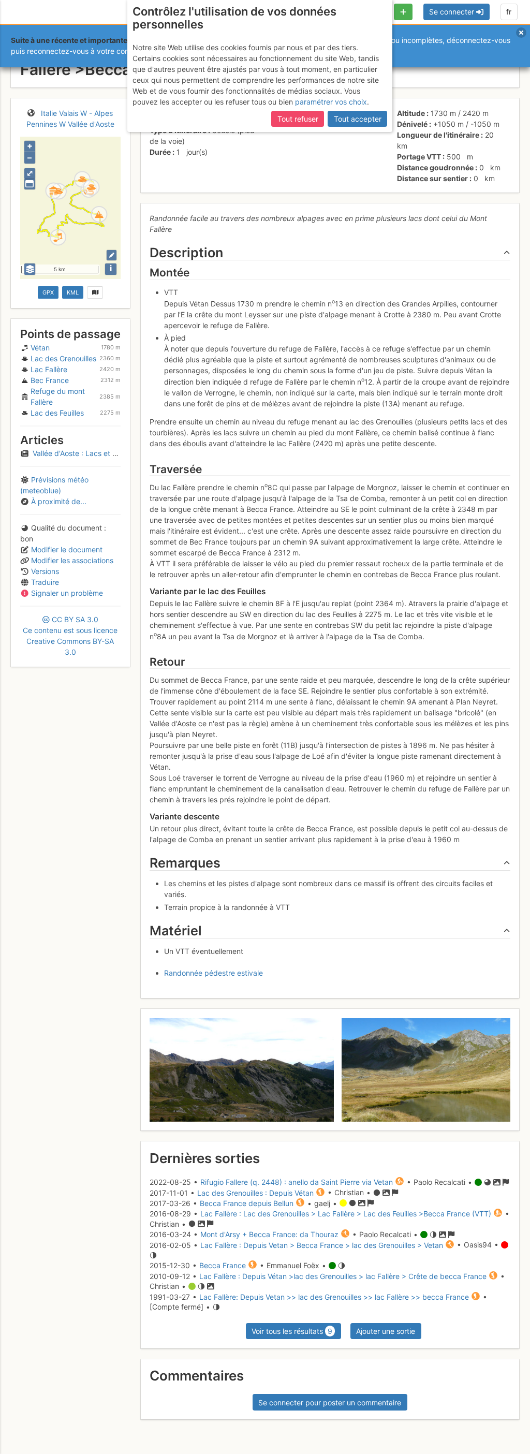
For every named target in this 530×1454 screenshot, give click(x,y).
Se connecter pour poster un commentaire (329, 1402)
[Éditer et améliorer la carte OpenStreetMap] (111, 255)
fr (508, 11)
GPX (48, 292)
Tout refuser (297, 118)
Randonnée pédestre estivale (213, 972)
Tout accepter (357, 118)
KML (73, 292)
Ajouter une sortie (385, 1331)
